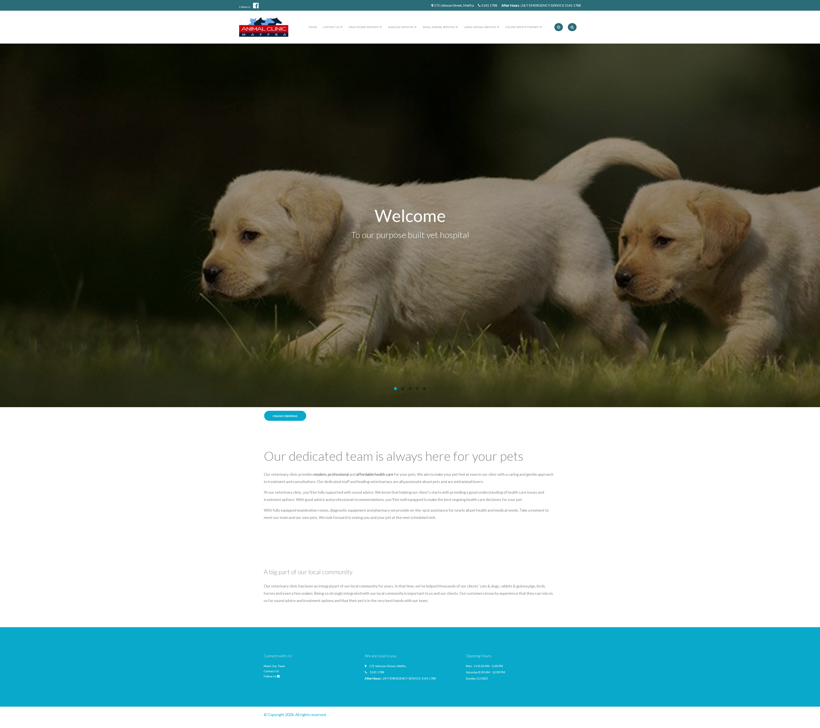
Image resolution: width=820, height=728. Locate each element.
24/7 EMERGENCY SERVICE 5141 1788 (551, 5)
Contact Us (271, 671)
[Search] (572, 27)
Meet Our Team (274, 666)
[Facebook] (257, 5)
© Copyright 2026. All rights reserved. (295, 714)
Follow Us (244, 7)
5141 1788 (489, 5)
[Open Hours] (558, 27)
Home (313, 27)
